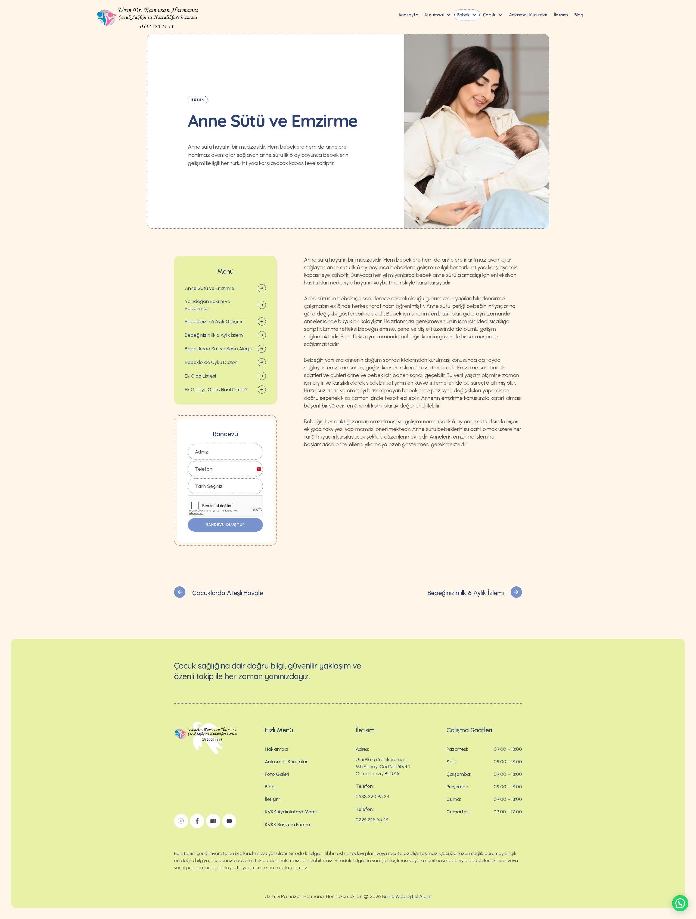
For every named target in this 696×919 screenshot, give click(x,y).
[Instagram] (181, 821)
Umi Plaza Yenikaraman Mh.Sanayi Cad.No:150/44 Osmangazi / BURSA (383, 766)
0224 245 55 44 (372, 820)
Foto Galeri (277, 774)
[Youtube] (229, 821)
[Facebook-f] (197, 821)
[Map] (213, 821)
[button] (448, 15)
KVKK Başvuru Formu (287, 825)
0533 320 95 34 (372, 796)
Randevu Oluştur (225, 524)
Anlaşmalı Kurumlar (286, 762)
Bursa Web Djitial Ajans (406, 896)
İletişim (272, 799)
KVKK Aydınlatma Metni (291, 812)
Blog (270, 787)
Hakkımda (276, 749)
